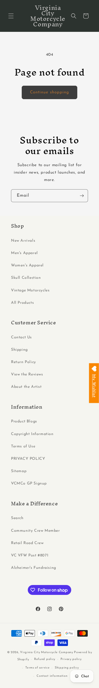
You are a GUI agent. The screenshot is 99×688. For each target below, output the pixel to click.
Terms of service (37, 667)
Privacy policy (71, 659)
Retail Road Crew (27, 543)
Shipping (19, 350)
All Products (22, 303)
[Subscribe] (82, 195)
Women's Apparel (27, 265)
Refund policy (44, 659)
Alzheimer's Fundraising (33, 568)
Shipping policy (67, 667)
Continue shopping (49, 92)
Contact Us (21, 337)
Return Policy (23, 362)
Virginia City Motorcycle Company (46, 652)
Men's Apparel (24, 253)
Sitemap (18, 471)
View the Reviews (27, 374)
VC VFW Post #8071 (29, 555)
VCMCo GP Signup (29, 483)
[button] (11, 16)
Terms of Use (23, 446)
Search (17, 518)
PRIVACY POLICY (28, 459)
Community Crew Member (35, 531)
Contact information (52, 676)
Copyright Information (32, 434)
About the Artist (26, 387)
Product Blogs (24, 421)
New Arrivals (23, 241)
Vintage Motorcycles (30, 290)
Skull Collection (26, 278)
